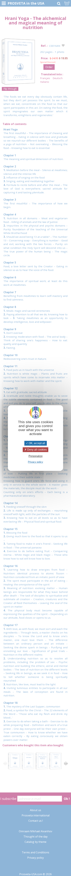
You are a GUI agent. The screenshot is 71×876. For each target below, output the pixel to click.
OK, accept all (36, 443)
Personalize (36, 456)
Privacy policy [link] (35, 461)
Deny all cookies (37, 449)
